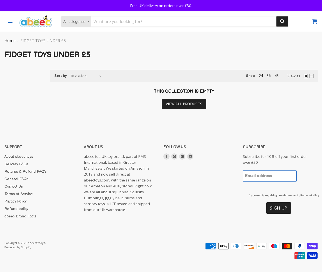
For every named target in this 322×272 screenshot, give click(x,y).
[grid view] (306, 76)
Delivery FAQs (16, 164)
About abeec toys (18, 157)
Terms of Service (18, 194)
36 (269, 75)
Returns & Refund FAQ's (25, 171)
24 (261, 75)
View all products (184, 103)
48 (277, 75)
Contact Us (13, 186)
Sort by (60, 76)
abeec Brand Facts (20, 216)
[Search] (282, 21)
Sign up (278, 208)
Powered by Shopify (17, 247)
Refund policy (16, 209)
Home (10, 40)
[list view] (311, 76)
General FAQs (16, 179)
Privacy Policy (15, 201)
